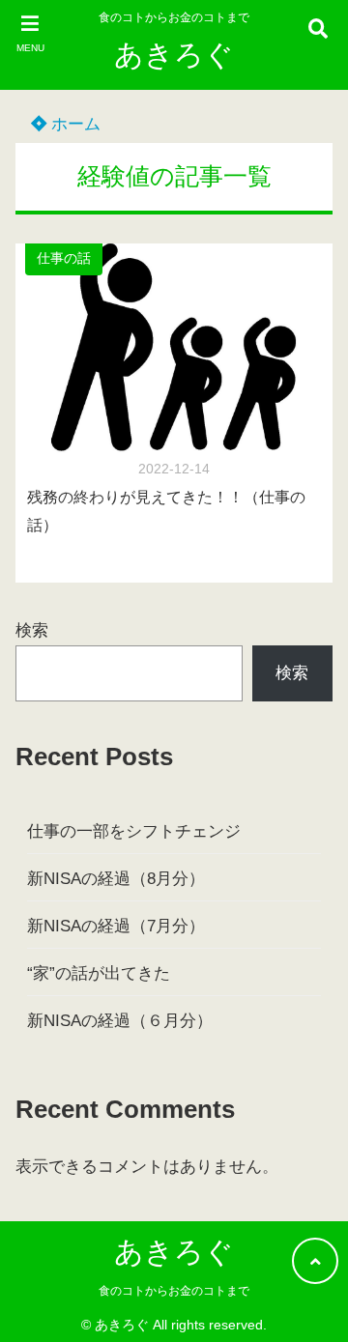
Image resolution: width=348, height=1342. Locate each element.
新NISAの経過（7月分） (116, 926)
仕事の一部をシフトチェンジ (134, 831)
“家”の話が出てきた (98, 973)
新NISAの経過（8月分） (116, 879)
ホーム (73, 124)
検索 (31, 630)
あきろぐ (174, 55)
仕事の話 (64, 258)
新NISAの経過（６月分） (120, 1021)
